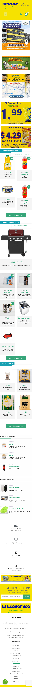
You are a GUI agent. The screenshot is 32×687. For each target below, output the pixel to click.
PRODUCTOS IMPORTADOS (22, 226)
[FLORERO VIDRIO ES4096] (4, 488)
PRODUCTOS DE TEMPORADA (21, 154)
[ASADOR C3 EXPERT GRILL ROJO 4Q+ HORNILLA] (16, 243)
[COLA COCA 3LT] (4, 467)
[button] (5, 14)
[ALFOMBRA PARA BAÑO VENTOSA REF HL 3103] (4, 510)
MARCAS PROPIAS (19, 367)
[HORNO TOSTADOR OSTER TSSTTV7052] (4, 499)
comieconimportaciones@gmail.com (15, 632)
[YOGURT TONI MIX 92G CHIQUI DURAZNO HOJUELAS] (4, 456)
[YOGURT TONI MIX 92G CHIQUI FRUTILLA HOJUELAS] (4, 445)
